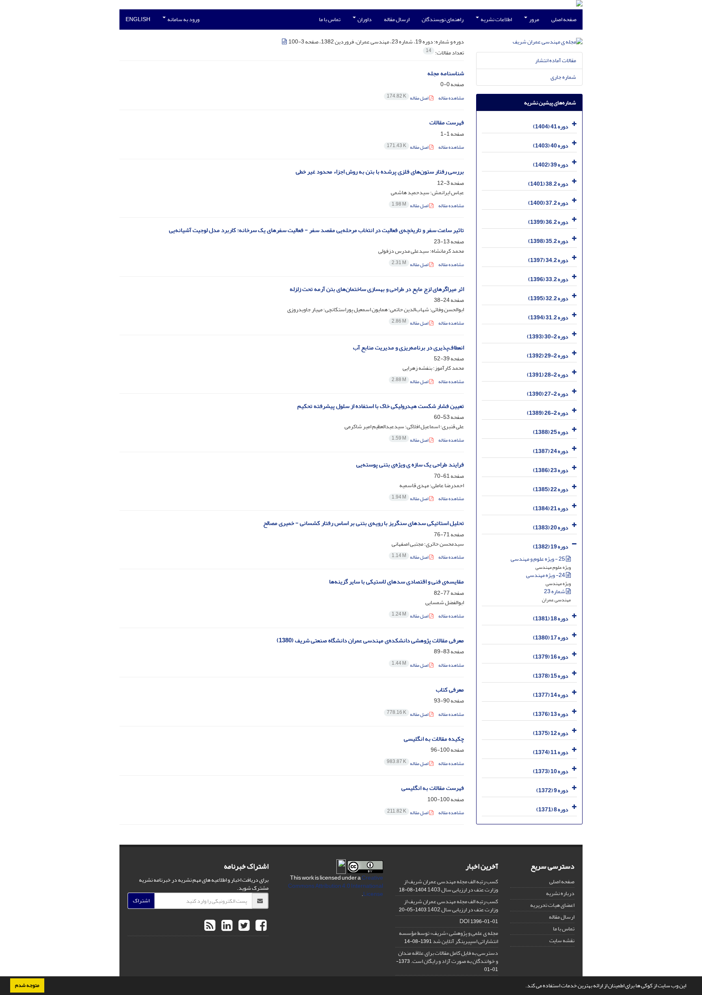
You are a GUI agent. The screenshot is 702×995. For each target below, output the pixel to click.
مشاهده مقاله (451, 98)
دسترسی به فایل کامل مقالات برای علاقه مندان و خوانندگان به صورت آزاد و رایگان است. (448, 957)
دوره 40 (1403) (550, 145)
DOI (464, 921)
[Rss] (209, 926)
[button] (523, 986)
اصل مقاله (408, 98)
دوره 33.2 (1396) (548, 279)
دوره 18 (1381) (550, 618)
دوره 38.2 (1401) (548, 183)
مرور (533, 19)
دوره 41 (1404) (550, 126)
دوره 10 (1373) (550, 771)
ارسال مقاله (397, 19)
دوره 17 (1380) (550, 637)
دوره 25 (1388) (550, 432)
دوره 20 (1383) (550, 527)
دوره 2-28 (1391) (547, 374)
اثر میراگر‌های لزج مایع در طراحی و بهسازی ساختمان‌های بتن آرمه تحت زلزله (377, 289)
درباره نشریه (560, 893)
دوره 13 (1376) (550, 714)
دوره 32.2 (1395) (548, 298)
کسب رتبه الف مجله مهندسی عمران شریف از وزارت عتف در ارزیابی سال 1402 (451, 905)
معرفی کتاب (450, 690)
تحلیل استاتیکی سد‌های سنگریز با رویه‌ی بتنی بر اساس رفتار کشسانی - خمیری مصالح (363, 523)
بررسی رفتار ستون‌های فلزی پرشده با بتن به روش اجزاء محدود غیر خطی (380, 172)
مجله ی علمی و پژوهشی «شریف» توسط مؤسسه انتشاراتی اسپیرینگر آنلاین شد (448, 937)
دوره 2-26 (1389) (547, 413)
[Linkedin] (225, 926)
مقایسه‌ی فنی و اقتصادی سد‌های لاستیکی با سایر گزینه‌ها (396, 581)
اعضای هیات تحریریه (552, 905)
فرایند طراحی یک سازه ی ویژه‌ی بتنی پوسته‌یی (410, 464)
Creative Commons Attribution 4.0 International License (335, 886)
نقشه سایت (561, 940)
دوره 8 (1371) (552, 809)
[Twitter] (242, 926)
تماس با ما (329, 19)
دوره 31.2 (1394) (548, 317)
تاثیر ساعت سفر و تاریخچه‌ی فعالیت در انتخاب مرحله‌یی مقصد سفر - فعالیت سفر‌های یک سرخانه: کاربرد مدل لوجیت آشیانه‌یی (316, 230)
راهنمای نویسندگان (443, 19)
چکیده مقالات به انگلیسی (434, 739)
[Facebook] (260, 926)
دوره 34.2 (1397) (548, 260)
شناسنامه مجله (445, 73)
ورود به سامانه (183, 19)
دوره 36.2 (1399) (548, 222)
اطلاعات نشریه (496, 19)
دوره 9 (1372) (552, 790)
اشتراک (141, 900)
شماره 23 (555, 591)
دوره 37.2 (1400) (548, 202)
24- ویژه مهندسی (546, 575)
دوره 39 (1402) (550, 164)
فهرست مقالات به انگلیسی (432, 788)
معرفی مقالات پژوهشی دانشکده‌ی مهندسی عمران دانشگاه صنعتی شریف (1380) (370, 640)
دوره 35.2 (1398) (548, 241)
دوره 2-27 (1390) (547, 393)
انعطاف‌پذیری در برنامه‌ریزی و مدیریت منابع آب (408, 347)
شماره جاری (563, 77)
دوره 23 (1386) (550, 470)
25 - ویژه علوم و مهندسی (538, 558)
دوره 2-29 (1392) (547, 355)
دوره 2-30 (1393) (547, 336)
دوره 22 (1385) (550, 489)
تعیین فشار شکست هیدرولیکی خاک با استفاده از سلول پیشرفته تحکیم (380, 406)
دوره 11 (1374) (550, 752)
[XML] (285, 41)
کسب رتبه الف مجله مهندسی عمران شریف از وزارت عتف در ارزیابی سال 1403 (451, 885)
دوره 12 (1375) (550, 733)
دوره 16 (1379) (550, 656)
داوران (364, 19)
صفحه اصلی (563, 19)
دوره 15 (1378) (550, 675)
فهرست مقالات (446, 122)
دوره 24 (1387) (550, 451)
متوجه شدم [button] (27, 985)
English (138, 19)
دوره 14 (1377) (550, 694)
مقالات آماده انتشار (555, 60)
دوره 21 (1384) (550, 508)
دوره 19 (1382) (550, 546)
